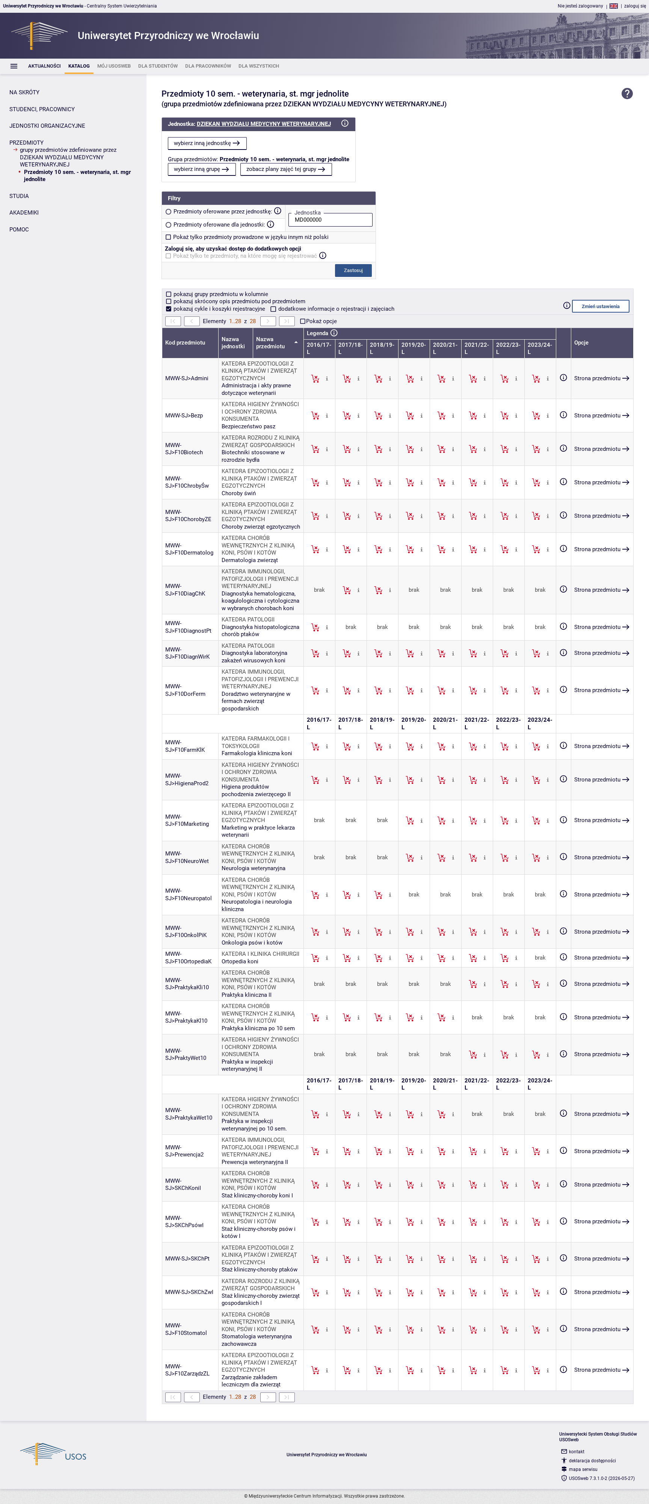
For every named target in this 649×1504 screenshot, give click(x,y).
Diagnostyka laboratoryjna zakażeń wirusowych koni (254, 657)
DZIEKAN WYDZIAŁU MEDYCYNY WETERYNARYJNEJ (264, 124)
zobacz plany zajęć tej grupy (281, 169)
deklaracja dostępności (592, 1460)
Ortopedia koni (240, 961)
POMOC (19, 229)
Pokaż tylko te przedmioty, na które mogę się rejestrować (245, 255)
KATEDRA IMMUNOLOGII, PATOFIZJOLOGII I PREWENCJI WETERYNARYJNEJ (260, 579)
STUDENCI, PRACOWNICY (42, 109)
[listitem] (44, 66)
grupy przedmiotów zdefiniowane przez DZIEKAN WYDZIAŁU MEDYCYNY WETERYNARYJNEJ (68, 157)
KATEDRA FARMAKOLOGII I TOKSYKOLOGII (256, 742)
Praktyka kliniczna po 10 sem (258, 1028)
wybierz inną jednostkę (202, 143)
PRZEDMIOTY (26, 142)
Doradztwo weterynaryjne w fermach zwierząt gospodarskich (256, 701)
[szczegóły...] (327, 378)
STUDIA (19, 196)
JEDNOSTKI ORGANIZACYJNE (47, 125)
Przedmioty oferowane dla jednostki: (219, 224)
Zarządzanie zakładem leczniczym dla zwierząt (251, 1381)
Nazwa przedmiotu (271, 343)
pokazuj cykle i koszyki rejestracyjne (219, 308)
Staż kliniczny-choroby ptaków (259, 1269)
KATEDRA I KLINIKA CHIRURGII (260, 954)
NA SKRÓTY (24, 92)
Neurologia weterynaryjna (253, 868)
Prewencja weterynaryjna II (255, 1162)
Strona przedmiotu (597, 378)
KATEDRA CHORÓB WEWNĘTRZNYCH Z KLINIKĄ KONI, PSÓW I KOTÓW (258, 545)
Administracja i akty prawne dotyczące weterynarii (256, 389)
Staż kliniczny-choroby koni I (257, 1195)
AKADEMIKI (24, 212)
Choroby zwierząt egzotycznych (261, 526)
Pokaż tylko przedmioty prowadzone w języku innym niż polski (251, 237)
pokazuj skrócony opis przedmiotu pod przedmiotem (238, 301)
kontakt (576, 1451)
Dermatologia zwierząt (250, 560)
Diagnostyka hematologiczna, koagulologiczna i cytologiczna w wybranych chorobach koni (260, 601)
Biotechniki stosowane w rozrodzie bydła (253, 456)
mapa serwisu (583, 1469)
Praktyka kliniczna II (247, 995)
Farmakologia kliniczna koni (257, 753)
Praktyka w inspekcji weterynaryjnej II (247, 1065)
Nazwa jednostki (233, 343)
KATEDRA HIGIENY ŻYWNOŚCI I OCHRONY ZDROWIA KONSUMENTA (260, 411)
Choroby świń (239, 493)
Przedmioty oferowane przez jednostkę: (223, 211)
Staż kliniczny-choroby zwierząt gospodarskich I (261, 1299)
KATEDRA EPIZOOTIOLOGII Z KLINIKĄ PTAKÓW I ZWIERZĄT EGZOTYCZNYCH (259, 371)
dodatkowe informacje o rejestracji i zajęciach (335, 308)
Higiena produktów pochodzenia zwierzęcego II (256, 790)
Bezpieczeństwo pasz (248, 426)
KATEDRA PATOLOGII (248, 619)
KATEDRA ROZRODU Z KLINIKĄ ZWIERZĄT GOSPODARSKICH (261, 441)
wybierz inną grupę (197, 169)
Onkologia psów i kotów (252, 942)
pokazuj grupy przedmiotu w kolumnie (220, 294)
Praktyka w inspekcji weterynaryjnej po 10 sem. (254, 1125)
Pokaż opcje (321, 321)
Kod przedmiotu (185, 342)
